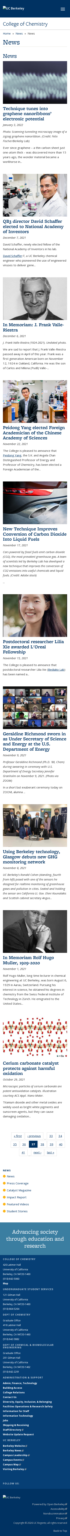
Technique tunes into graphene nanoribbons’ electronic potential (27, 113)
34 (62, 1137)
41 (25, 1153)
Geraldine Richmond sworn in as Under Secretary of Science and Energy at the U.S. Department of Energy (34, 741)
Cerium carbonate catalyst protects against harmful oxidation (31, 1068)
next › (39, 1152)
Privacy (61, 1518)
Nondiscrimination (55, 1513)
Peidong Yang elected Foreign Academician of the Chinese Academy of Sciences (34, 432)
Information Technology (18, 1415)
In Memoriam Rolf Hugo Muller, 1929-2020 (28, 959)
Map (5, 1283)
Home (7, 33)
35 (16, 1145)
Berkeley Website (15, 1446)
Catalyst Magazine (19, 1190)
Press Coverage (18, 1183)
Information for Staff (16, 1411)
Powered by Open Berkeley (49, 1504)
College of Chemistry (25, 23)
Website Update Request (18, 1434)
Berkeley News (13, 1450)
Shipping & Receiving (16, 1425)
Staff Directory (13, 1429)
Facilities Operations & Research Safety (28, 1406)
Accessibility (59, 1509)
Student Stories (17, 1211)
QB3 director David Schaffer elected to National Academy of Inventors (33, 226)
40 (62, 1145)
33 (52, 1137)
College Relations (14, 1392)
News (19, 33)
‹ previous (35, 1136)
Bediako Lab (56, 669)
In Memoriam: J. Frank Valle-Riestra (33, 327)
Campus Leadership (16, 1455)
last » (52, 1152)
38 (44, 1145)
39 (53, 1145)
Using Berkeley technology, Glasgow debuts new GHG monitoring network (31, 856)
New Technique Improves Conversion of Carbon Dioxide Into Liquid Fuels (34, 534)
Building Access (12, 1387)
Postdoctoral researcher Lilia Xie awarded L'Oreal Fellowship (33, 646)
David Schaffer (13, 256)
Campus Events (13, 1459)
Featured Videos (18, 1204)
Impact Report (16, 1197)
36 (25, 1145)
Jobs (5, 1420)
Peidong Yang (12, 455)
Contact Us (10, 1397)
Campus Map (12, 1464)
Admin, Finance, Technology (20, 1383)
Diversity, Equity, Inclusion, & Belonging (27, 1401)
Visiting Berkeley (14, 1469)
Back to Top (60, 1531)
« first (19, 1136)
